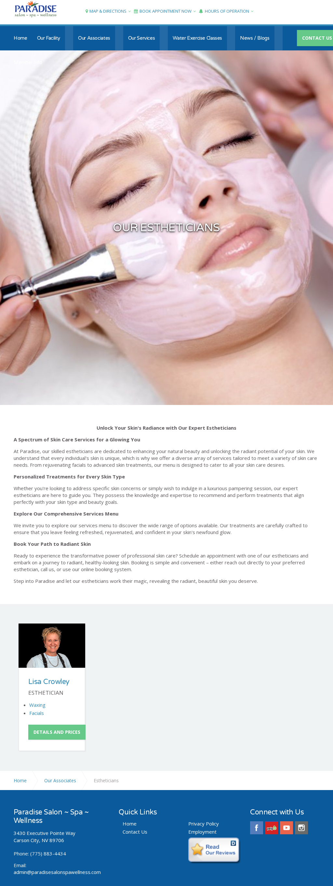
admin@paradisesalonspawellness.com (57, 872)
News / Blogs (255, 38)
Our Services (141, 38)
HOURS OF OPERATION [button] (227, 11)
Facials (36, 713)
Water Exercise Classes (197, 38)
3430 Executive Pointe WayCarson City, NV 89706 (44, 836)
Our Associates (94, 38)
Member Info (28, 62)
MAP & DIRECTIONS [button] (108, 11)
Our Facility (48, 38)
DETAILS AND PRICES (56, 732)
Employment (202, 831)
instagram (301, 827)
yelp (271, 827)
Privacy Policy (203, 823)
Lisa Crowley (48, 682)
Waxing (37, 705)
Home (20, 38)
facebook (256, 827)
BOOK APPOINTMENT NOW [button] (166, 11)
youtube (286, 827)
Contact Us (135, 831)
